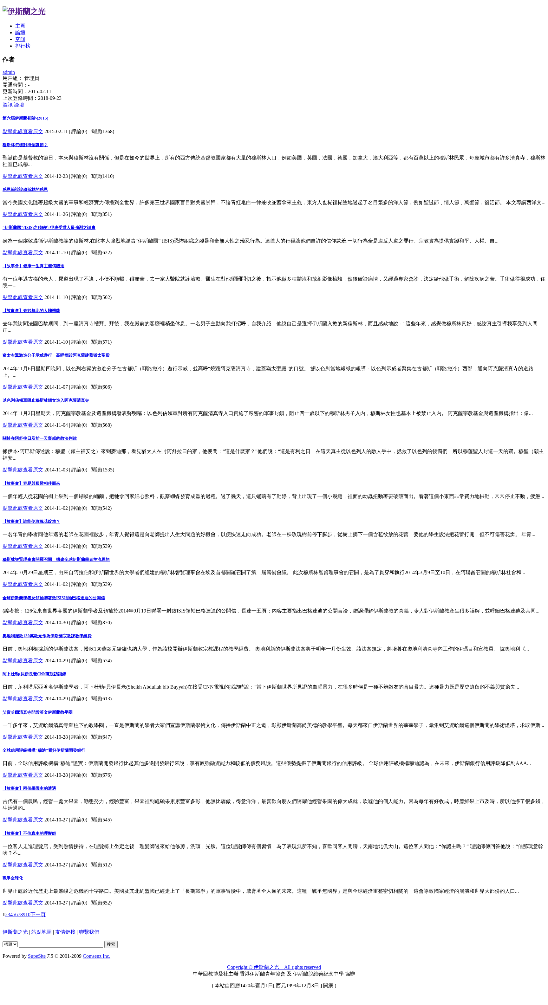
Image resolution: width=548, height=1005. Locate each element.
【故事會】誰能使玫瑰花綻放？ (31, 521)
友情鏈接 (65, 932)
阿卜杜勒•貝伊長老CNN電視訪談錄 (34, 673)
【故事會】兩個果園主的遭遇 (29, 788)
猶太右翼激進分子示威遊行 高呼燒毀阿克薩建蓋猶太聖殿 (56, 355)
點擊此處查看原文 (23, 131)
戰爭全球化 (13, 878)
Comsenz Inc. (96, 956)
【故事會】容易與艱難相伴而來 (31, 483)
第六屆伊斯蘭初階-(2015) (25, 118)
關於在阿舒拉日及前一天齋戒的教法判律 (40, 438)
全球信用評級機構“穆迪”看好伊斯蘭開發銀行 (44, 750)
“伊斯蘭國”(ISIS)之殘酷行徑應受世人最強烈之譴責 (49, 227)
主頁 (20, 26)
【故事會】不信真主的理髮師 (29, 833)
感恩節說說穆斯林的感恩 (25, 189)
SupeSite (37, 956)
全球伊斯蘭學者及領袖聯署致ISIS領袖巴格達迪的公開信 (54, 597)
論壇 (20, 32)
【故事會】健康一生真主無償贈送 (33, 265)
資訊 (8, 104)
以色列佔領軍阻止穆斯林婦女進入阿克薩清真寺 (46, 400)
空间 (20, 39)
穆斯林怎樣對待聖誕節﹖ (25, 144)
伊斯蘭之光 (15, 932)
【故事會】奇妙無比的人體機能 (31, 310)
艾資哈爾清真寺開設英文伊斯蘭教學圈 (38, 712)
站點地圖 (41, 932)
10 (27, 914)
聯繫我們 (89, 932)
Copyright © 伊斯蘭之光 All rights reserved (274, 967)
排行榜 (22, 46)
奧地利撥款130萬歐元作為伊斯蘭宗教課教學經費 (47, 635)
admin (9, 72)
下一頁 (38, 914)
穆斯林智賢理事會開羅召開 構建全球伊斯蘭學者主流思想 (56, 559)
